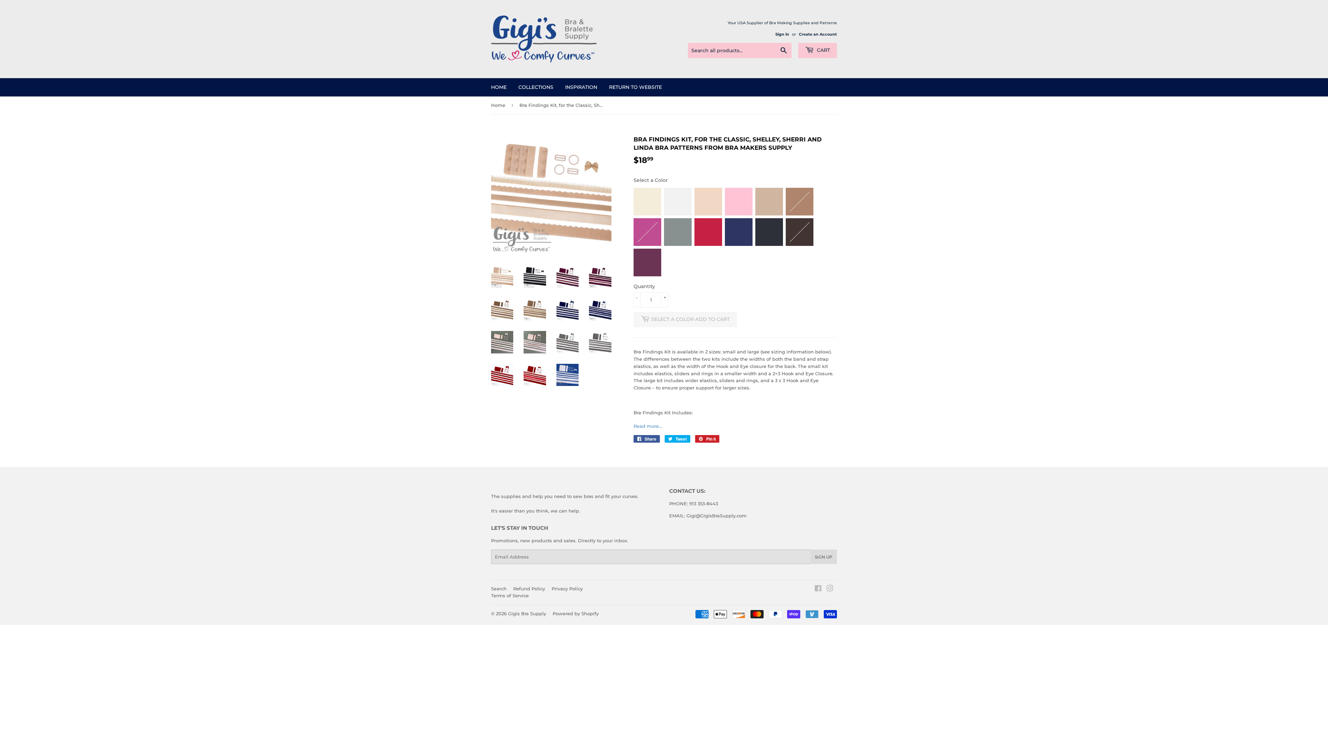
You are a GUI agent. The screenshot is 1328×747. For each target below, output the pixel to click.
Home (499, 87)
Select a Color (651, 180)
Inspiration (581, 87)
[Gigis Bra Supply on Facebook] (818, 589)
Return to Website (635, 87)
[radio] (647, 201)
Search (499, 588)
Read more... (648, 426)
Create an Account (818, 34)
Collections (535, 87)
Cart (822, 50)
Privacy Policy (567, 588)
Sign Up (823, 557)
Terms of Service (510, 595)
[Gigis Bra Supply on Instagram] (830, 589)
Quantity (644, 286)
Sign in (782, 34)
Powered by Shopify (576, 613)
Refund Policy (529, 588)
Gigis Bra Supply (527, 613)
